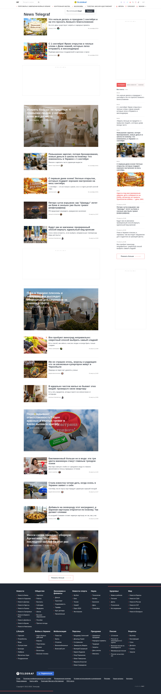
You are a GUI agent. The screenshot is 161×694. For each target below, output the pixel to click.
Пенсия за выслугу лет (117, 655)
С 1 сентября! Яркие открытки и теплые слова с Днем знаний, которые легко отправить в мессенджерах (71, 46)
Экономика (143, 6)
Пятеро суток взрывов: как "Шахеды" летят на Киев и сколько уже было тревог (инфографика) (73, 205)
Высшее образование (40, 615)
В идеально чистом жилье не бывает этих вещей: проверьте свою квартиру (72, 387)
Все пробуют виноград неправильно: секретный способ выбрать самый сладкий (73, 338)
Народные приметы (99, 641)
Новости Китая (135, 608)
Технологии (96, 595)
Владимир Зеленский (81, 635)
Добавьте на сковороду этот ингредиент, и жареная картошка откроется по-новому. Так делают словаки (73, 509)
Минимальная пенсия (118, 651)
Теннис (76, 602)
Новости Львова (23, 608)
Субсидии (39, 605)
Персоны (76, 631)
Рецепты (132, 631)
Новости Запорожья (25, 611)
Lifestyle (20, 631)
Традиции (95, 644)
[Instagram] (135, 2)
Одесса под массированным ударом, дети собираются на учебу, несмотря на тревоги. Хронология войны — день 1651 (130, 196)
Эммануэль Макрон (80, 645)
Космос (94, 598)
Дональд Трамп (79, 639)
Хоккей (76, 605)
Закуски (132, 652)
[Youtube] (130, 2)
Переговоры (40, 644)
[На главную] (80, 2)
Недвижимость (60, 604)
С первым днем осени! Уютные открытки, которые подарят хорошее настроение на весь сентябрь (72, 181)
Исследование (116, 608)
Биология (95, 602)
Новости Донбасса (24, 620)
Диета (113, 602)
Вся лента (120, 89)
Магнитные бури (23, 655)
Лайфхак (21, 652)
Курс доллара (59, 610)
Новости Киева (23, 595)
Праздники (96, 631)
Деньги (57, 597)
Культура (21, 649)
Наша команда (21, 681)
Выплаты (39, 602)
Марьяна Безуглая (80, 662)
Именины (95, 654)
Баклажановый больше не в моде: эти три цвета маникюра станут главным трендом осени (72, 461)
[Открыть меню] (17, 2)
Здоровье (114, 591)
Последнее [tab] (121, 85)
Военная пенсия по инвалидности (117, 646)
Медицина (40, 608)
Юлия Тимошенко (80, 658)
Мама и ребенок (116, 595)
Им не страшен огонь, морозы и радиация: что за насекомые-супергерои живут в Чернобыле (73, 364)
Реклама (107, 678)
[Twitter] (133, 2)
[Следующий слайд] (146, 6)
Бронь (57, 639)
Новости (20, 591)
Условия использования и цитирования (87, 678)
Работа (38, 598)
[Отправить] (38, 2)
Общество (39, 591)
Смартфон (96, 608)
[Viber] (124, 2)
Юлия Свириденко (80, 665)
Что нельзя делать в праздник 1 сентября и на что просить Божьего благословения (73, 20)
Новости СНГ (134, 605)
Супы (131, 642)
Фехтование (78, 611)
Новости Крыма (23, 623)
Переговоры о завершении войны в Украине (34, 6)
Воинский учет (60, 649)
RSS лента (70, 681)
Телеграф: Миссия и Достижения (52, 681)
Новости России (135, 602)
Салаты (132, 649)
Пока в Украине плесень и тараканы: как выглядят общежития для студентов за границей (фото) (47, 298)
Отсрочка (58, 642)
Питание (114, 598)
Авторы (121, 6)
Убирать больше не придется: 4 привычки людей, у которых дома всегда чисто (49, 113)
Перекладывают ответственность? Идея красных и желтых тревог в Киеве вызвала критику (46, 419)
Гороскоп (131, 6)
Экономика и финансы (59, 592)
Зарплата (39, 595)
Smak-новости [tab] (131, 85)
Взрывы (39, 641)
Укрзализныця (60, 614)
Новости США (134, 598)
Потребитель (22, 639)
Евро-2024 (77, 608)
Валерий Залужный (80, 649)
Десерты (133, 645)
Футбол (76, 595)
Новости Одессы (23, 605)
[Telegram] (127, 2)
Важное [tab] (140, 85)
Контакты (129, 678)
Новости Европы (135, 595)
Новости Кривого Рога (24, 615)
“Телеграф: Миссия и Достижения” (99, 6)
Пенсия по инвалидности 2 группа (116, 640)
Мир (130, 591)
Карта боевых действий (41, 636)
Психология (115, 605)
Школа (38, 611)
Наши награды (118, 678)
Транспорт (58, 601)
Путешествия (22, 645)
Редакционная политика (62, 678)
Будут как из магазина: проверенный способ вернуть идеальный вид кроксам (71, 228)
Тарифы (58, 607)
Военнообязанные (61, 645)
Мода (20, 642)
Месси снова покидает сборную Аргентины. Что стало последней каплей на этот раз (49, 538)
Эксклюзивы (78, 6)
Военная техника (42, 654)
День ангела (96, 650)
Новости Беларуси (136, 611)
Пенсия (113, 631)
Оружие (39, 647)
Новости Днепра (23, 602)
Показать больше (57, 578)
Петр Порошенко (79, 655)
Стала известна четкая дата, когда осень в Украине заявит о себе (72, 484)
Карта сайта (34, 681)
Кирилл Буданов (79, 652)
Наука (93, 591)
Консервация (134, 639)
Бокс (75, 598)
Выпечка (133, 635)
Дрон (94, 605)
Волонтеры (40, 650)
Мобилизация (60, 631)
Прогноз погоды (42, 623)
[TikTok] (138, 2)
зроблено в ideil (140, 686)
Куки (79, 11)
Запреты (95, 647)
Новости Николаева (25, 626)
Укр (143, 2)
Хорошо (89, 11)
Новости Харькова (24, 598)
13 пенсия (114, 635)
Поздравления (23, 658)
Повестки (58, 635)
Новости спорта (79, 591)
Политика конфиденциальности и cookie (37, 678)
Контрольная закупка (62, 6)
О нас (18, 678)
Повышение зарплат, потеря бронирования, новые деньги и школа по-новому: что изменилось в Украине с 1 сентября (73, 156)
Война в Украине (42, 631)
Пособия (39, 620)
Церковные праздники (96, 636)
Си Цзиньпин (78, 642)
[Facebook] (121, 2)
